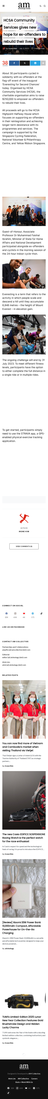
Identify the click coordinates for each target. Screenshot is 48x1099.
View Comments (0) (24, 546)
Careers (34, 1079)
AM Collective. (35, 1073)
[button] (3, 5)
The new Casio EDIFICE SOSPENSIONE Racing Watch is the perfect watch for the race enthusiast (23, 838)
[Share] (14, 63)
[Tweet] (25, 63)
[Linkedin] (35, 63)
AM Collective (23, 1079)
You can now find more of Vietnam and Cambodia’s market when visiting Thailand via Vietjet (22, 747)
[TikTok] (41, 615)
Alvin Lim (11, 1079)
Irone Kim (24, 531)
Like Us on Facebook (13, 627)
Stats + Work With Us (24, 1082)
